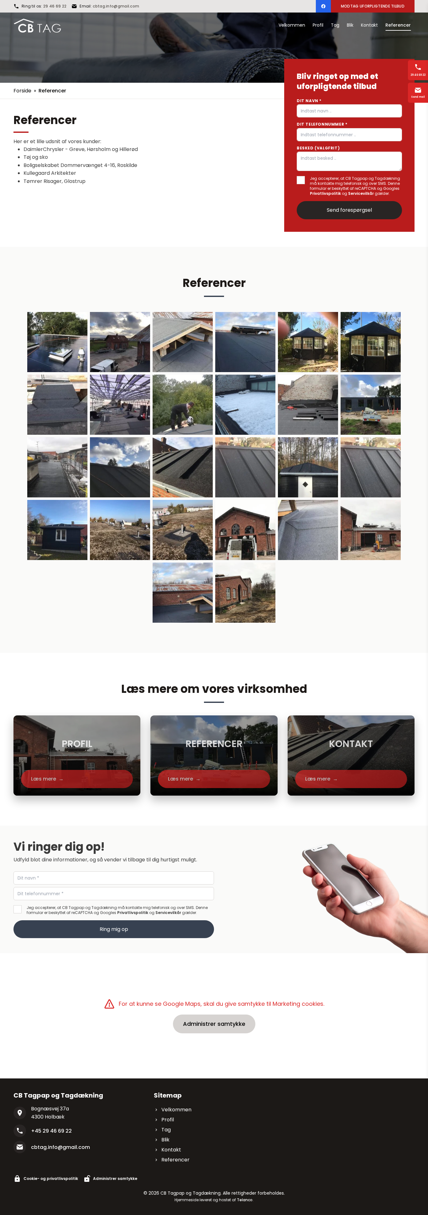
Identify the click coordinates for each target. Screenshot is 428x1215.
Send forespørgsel (349, 210)
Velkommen (176, 1109)
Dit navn (309, 100)
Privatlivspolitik (325, 193)
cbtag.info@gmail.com (116, 6)
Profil (167, 1119)
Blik (165, 1139)
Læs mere (47, 778)
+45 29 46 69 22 (51, 1131)
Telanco (245, 1199)
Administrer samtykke (214, 1024)
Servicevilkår (361, 193)
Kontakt (171, 1149)
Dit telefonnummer (322, 124)
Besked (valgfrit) (318, 148)
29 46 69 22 (54, 6)
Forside (22, 90)
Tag (166, 1129)
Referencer (175, 1159)
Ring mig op (114, 929)
